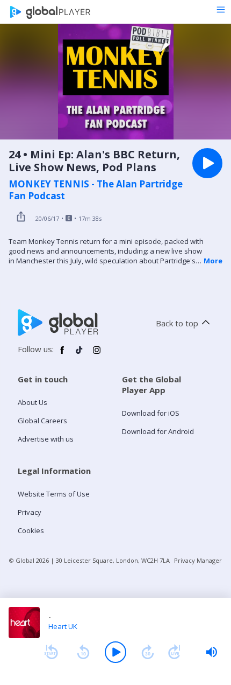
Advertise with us (46, 439)
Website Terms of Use (54, 494)
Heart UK (62, 626)
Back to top (177, 323)
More (213, 260)
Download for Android (158, 431)
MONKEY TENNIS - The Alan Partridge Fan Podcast (96, 190)
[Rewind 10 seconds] (83, 652)
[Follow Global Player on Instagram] (96, 354)
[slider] (211, 652)
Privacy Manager (198, 560)
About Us (32, 402)
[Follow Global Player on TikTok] (79, 354)
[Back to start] (51, 652)
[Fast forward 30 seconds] (147, 652)
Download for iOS (150, 413)
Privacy (29, 512)
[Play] (115, 652)
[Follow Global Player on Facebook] (62, 354)
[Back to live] (174, 652)
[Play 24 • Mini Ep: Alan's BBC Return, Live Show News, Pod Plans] (207, 163)
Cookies (31, 530)
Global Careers (42, 420)
